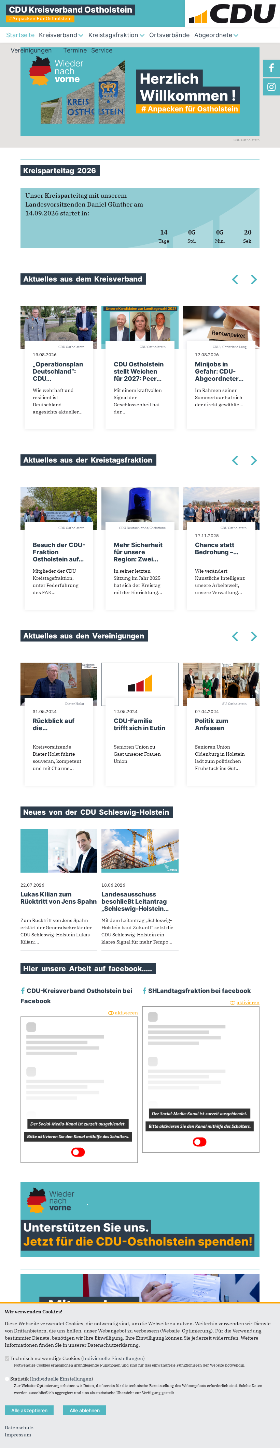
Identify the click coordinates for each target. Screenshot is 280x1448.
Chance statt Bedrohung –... (216, 548)
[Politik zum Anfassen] (221, 666)
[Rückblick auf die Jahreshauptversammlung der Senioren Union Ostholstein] (58, 666)
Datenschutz (19, 1427)
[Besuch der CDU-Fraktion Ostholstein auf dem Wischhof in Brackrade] (58, 490)
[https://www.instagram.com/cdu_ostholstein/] (271, 86)
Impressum (18, 1435)
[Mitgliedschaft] (140, 1277)
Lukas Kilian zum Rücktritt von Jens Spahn (58, 898)
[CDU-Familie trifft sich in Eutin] (139, 666)
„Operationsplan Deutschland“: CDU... (58, 371)
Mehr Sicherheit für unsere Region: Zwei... (138, 552)
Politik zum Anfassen (211, 724)
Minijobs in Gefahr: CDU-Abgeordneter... (219, 371)
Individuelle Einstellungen (113, 1358)
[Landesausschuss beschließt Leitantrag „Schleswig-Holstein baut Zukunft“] (139, 833)
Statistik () (51, 1378)
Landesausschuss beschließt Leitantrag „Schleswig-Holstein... (135, 901)
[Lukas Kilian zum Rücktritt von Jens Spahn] (58, 833)
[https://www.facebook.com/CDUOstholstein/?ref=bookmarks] (271, 68)
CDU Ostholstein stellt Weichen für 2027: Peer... (139, 371)
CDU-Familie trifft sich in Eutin (139, 724)
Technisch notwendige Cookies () (77, 1358)
